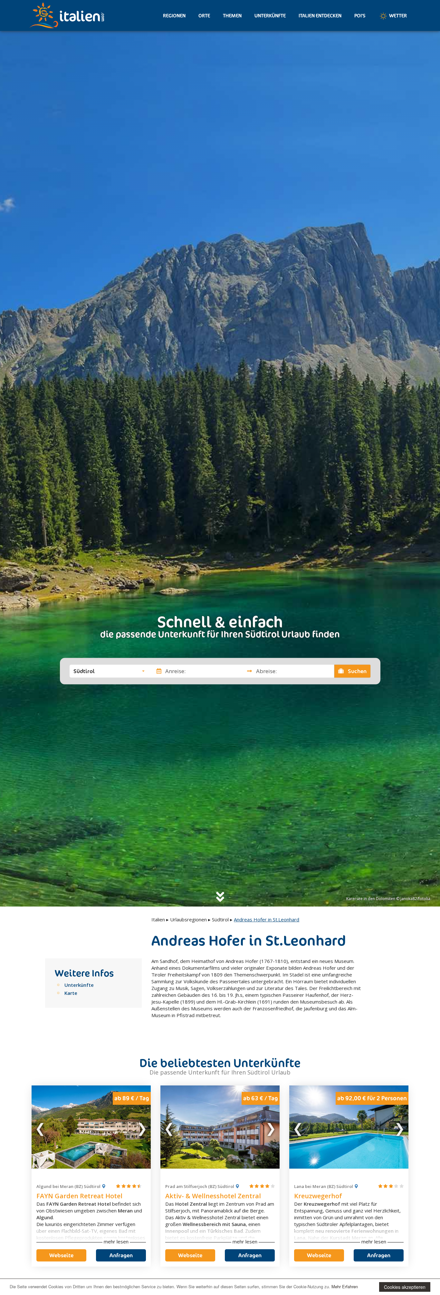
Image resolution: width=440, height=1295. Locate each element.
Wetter (397, 16)
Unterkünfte (270, 16)
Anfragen (121, 1255)
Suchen (357, 670)
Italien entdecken (320, 16)
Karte (70, 993)
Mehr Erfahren (344, 1286)
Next (142, 1127)
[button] (109, 670)
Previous (40, 1127)
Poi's (360, 16)
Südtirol (220, 919)
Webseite (61, 1255)
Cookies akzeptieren (405, 1287)
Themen (232, 16)
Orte (204, 16)
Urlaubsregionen (188, 919)
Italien (158, 919)
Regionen (174, 16)
